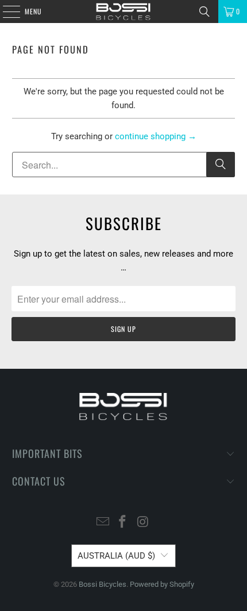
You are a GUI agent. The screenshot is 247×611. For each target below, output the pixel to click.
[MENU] (5, 11)
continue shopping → (155, 136)
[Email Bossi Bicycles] (102, 522)
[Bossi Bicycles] (124, 11)
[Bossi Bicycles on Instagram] (143, 522)
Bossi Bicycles (102, 584)
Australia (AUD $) (116, 556)
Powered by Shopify (162, 584)
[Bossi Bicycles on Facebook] (123, 522)
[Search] (204, 11)
